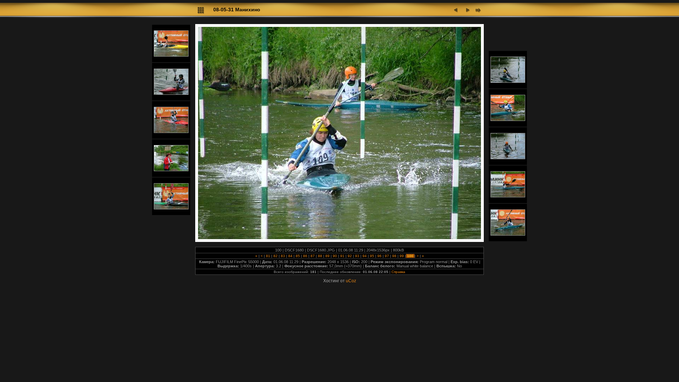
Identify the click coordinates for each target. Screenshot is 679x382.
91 (342, 256)
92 (350, 256)
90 (335, 256)
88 (320, 256)
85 (298, 256)
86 (305, 256)
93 (357, 256)
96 (379, 256)
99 (402, 256)
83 (283, 256)
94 (364, 256)
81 (268, 256)
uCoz (351, 280)
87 (312, 256)
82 (275, 256)
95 (372, 256)
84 (290, 256)
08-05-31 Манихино (236, 9)
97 (387, 256)
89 (327, 256)
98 (394, 256)
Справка (398, 272)
